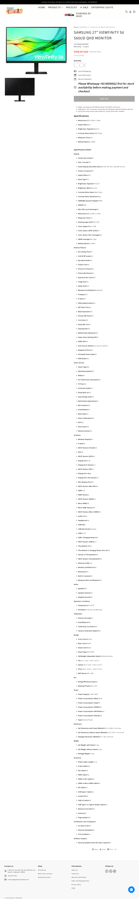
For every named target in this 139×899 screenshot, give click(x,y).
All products (42, 870)
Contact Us (75, 874)
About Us (75, 870)
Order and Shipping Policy (80, 881)
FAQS (73, 888)
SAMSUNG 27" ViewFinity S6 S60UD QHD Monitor (97, 27)
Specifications (81, 115)
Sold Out (104, 98)
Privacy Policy (76, 884)
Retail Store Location (45, 874)
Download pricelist (44, 877)
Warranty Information (79, 877)
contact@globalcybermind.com (18, 879)
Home (76, 27)
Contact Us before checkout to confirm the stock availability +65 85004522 (69, 2)
